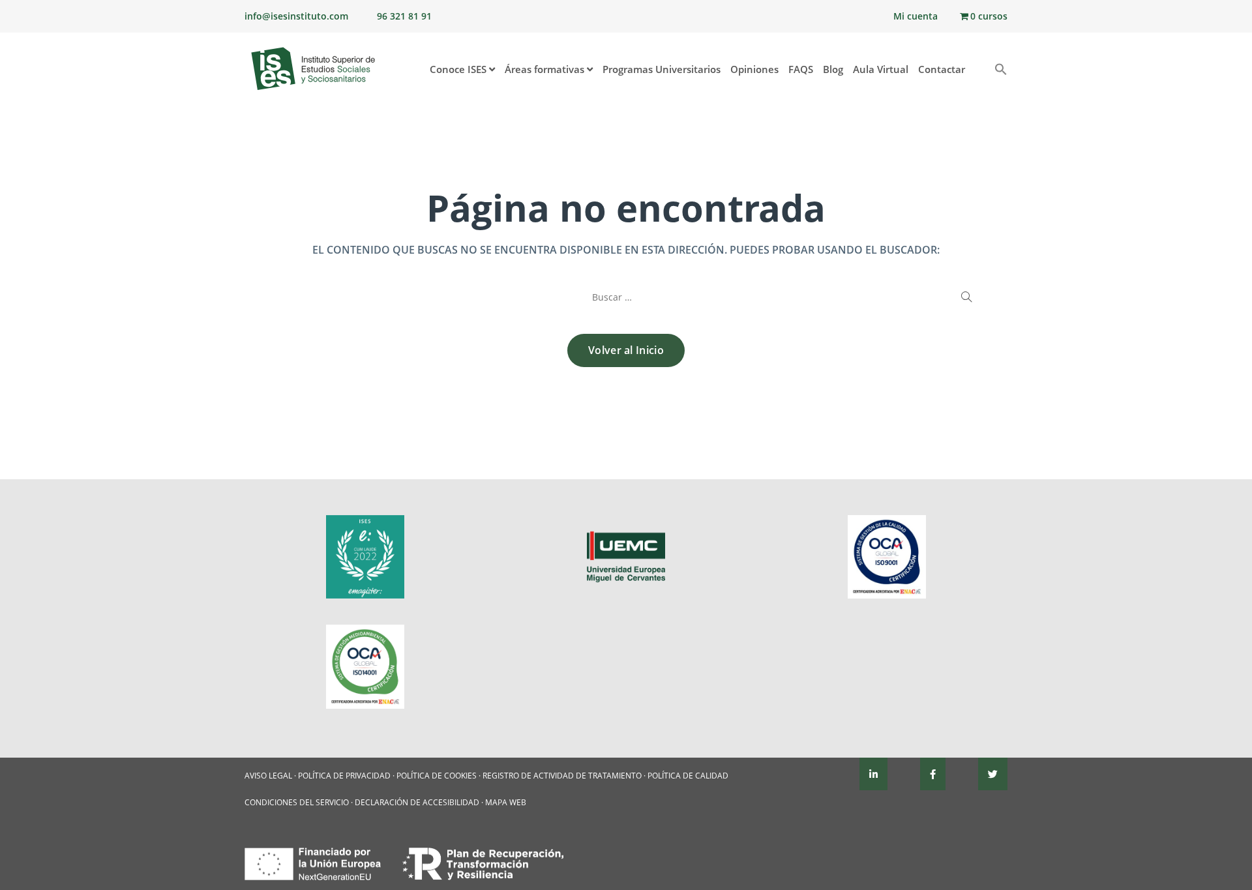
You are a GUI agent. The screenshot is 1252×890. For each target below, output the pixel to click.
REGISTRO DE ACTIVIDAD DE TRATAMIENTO (562, 775)
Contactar (941, 69)
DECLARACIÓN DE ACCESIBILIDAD (417, 802)
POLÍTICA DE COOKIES (436, 775)
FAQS (800, 69)
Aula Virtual (880, 69)
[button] (980, 63)
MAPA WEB (505, 802)
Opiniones (754, 69)
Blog (833, 69)
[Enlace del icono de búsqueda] (996, 70)
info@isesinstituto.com (296, 16)
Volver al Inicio (626, 350)
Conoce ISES (459, 69)
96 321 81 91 (404, 16)
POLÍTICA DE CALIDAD (688, 775)
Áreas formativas (546, 69)
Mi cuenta (915, 16)
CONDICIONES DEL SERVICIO (297, 802)
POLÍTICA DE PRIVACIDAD (344, 775)
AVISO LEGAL (268, 775)
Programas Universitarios (662, 69)
